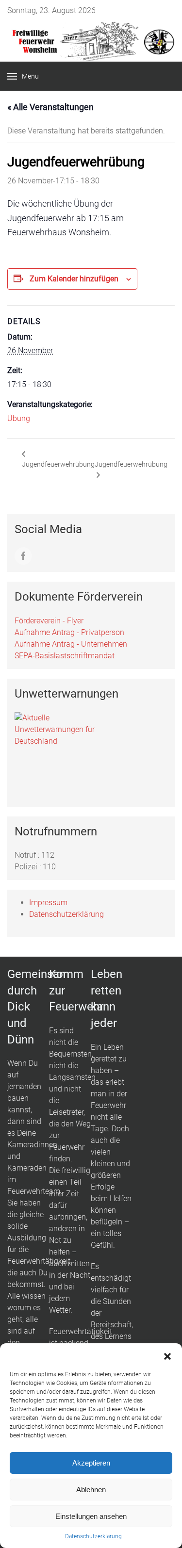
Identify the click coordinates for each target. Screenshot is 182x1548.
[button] (167, 1355)
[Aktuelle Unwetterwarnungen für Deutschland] (58, 728)
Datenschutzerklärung (93, 1536)
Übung (18, 418)
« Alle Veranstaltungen (50, 107)
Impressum (48, 902)
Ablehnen (91, 1489)
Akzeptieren (91, 1463)
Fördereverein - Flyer (49, 620)
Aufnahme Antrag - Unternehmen (71, 644)
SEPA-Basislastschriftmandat (65, 655)
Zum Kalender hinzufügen (74, 278)
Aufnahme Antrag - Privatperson (69, 632)
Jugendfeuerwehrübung (58, 464)
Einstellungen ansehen (91, 1516)
